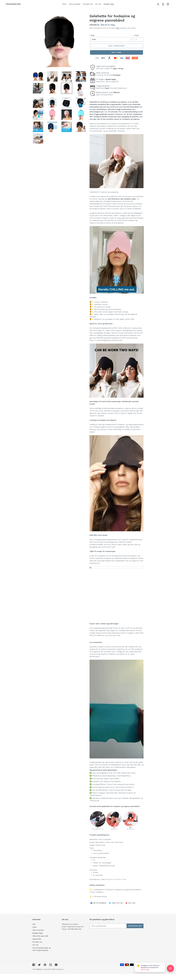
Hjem (34, 927)
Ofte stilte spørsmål (40, 936)
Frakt (117, 28)
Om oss (35, 945)
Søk (33, 924)
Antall (136, 35)
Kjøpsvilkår (36, 939)
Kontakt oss (37, 942)
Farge (92, 35)
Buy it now (116, 52)
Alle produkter (38, 930)
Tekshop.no (13, 4)
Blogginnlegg (37, 933)
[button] (170, 968)
